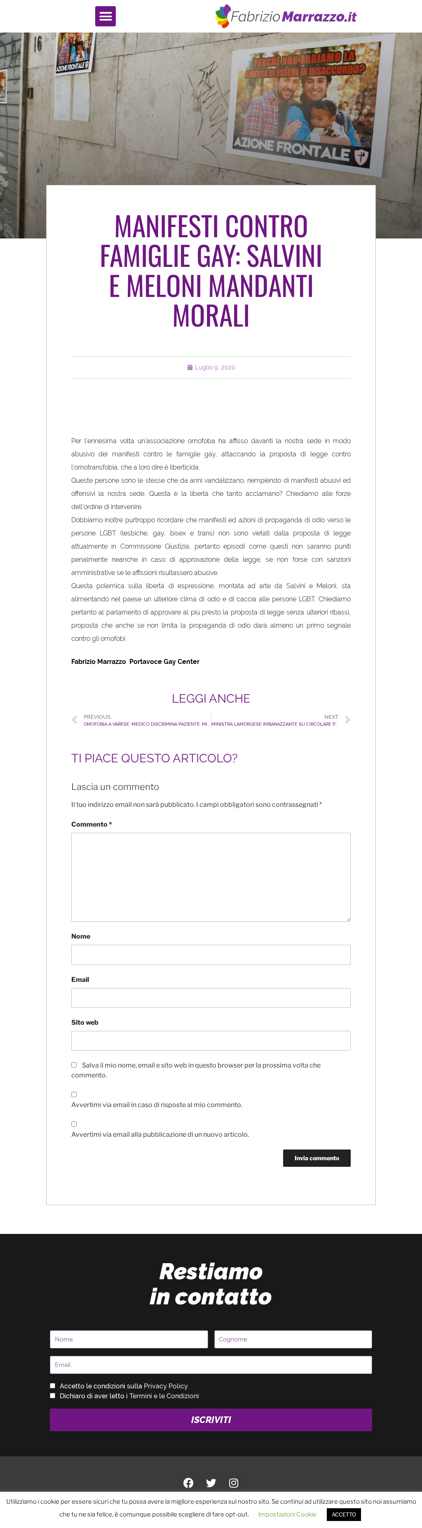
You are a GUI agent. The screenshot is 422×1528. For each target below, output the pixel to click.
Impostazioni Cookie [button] (287, 1514)
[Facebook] (188, 1483)
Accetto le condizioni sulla (124, 1386)
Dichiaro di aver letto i (129, 1396)
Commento (91, 824)
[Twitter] (211, 1483)
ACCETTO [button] (344, 1514)
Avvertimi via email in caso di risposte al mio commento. (156, 1105)
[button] (105, 16)
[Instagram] (233, 1483)
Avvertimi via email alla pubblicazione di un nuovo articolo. (160, 1134)
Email (80, 980)
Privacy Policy (166, 1386)
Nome (80, 936)
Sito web (84, 1022)
